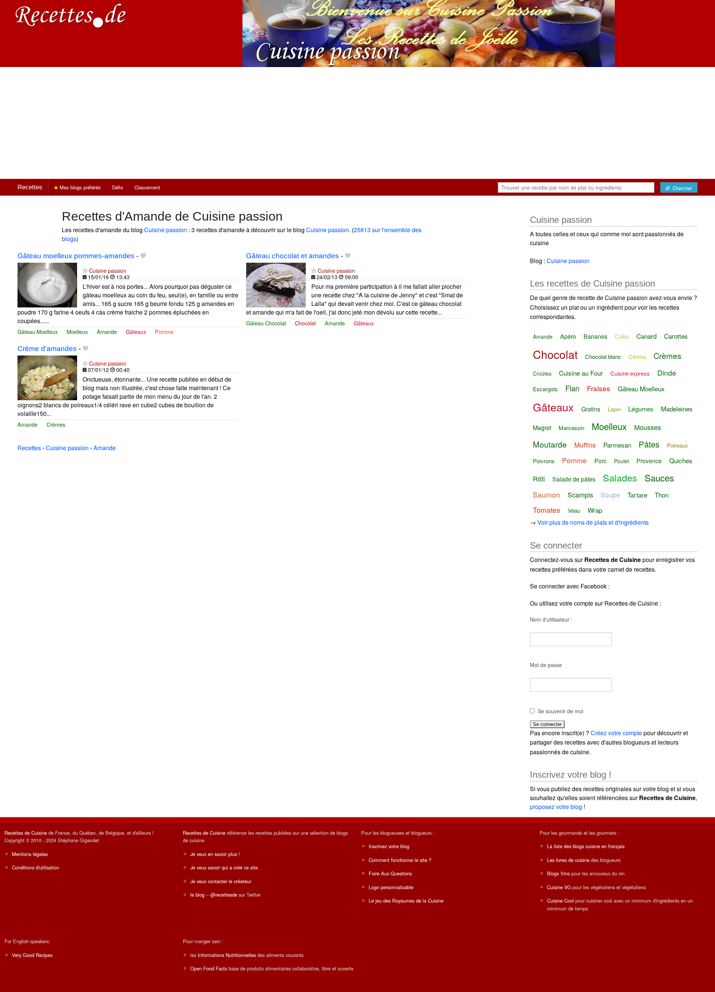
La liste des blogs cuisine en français (586, 846)
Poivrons (543, 461)
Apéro (568, 336)
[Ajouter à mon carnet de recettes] (143, 256)
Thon (661, 494)
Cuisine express (630, 373)
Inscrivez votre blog (389, 846)
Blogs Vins (558, 873)
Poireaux (677, 445)
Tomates (546, 510)
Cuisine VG (559, 887)
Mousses (647, 427)
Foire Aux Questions (390, 873)
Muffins (585, 444)
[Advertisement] (357, 123)
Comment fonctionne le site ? (400, 859)
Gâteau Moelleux (38, 331)
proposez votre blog (556, 806)
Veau (574, 510)
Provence (649, 460)
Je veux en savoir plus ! (215, 853)
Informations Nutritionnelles (227, 954)
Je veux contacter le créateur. (221, 881)
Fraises (598, 388)
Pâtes (649, 444)
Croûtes (542, 373)
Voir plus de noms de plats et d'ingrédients (593, 522)
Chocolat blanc (603, 356)
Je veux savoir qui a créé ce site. (224, 867)
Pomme (164, 331)
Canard (646, 336)
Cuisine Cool (560, 900)
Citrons (637, 356)
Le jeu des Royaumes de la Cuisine (406, 900)
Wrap (595, 510)
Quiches (680, 460)
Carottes (676, 336)
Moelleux (77, 331)
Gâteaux (136, 331)
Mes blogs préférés (79, 187)
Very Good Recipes (32, 954)
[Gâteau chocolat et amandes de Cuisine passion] (276, 284)
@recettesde (223, 894)
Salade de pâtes (573, 479)
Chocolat (305, 323)
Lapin (614, 409)
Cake (622, 336)
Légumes (641, 408)
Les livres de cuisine (568, 859)
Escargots (545, 389)
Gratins (590, 409)
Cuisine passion (165, 229)
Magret (542, 427)
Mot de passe (546, 665)
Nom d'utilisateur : (551, 619)
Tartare (637, 494)
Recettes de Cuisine (25, 832)
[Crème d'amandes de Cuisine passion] (47, 377)
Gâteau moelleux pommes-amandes (76, 256)
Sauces (659, 477)
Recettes (30, 187)
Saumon (546, 494)
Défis (117, 187)
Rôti (539, 478)
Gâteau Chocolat (266, 323)
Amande (107, 331)
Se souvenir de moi (560, 711)
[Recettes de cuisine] (71, 15)
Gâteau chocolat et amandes (292, 256)
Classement (147, 187)
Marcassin (571, 428)
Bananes (595, 336)
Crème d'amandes (47, 349)
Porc (600, 460)
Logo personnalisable (391, 887)
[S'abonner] (85, 270)
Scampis (580, 494)
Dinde (666, 372)
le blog (197, 894)
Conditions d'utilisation (35, 867)
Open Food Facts (208, 968)
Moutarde (550, 444)
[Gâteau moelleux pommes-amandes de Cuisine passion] (47, 284)
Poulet (621, 461)
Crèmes (56, 424)
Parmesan (617, 444)
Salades (620, 477)
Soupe (610, 494)
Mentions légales (30, 853)
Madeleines (677, 408)
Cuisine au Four (581, 372)
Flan (572, 388)
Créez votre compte (616, 733)
